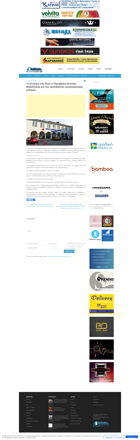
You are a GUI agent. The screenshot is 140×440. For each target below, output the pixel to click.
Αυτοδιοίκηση (29, 418)
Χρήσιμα (90, 69)
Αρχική (29, 75)
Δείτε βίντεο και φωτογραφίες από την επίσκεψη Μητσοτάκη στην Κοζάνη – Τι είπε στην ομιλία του (58, 401)
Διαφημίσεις (96, 402)
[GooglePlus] (111, 76)
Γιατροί (72, 407)
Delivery (73, 399)
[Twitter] (109, 76)
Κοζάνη (28, 399)
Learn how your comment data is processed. (59, 256)
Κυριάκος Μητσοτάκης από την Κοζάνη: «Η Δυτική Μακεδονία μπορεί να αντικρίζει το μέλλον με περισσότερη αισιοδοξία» (59, 418)
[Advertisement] (55, 106)
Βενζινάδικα (74, 413)
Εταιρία (99, 69)
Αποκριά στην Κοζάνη (72, 75)
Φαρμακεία (73, 405)
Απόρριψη (120, 437)
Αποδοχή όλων (132, 437)
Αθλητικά (28, 413)
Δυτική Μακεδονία (31, 81)
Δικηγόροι (73, 410)
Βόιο (27, 405)
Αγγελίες (81, 69)
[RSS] (113, 76)
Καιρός (53, 75)
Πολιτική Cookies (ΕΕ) (98, 405)
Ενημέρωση (37, 75)
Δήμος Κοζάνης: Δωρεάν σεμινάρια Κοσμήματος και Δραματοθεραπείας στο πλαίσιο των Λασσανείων (58, 426)
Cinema (72, 402)
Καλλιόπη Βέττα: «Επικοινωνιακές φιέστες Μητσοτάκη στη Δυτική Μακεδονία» (57, 410)
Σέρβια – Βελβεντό (30, 407)
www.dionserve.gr (98, 208)
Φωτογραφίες (29, 426)
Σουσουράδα (71, 69)
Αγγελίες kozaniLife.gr (76, 421)
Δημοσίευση (69, 251)
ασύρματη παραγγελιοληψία (103, 204)
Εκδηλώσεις (61, 75)
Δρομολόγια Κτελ (75, 415)
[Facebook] (107, 76)
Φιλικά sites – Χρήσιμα (76, 418)
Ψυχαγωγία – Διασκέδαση (32, 421)
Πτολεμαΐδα (29, 402)
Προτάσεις (46, 75)
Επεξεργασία (109, 437)
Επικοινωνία (108, 69)
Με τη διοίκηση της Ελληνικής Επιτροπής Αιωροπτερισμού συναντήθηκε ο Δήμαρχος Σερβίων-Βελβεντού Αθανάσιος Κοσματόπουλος (71, 206)
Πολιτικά (28, 415)
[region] (70, 436)
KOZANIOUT (60, 69)
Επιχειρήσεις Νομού (75, 423)
